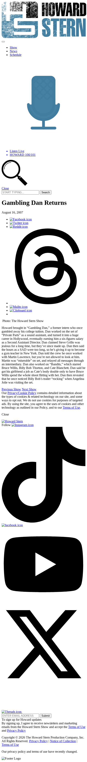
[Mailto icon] (19, 306)
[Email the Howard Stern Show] (35, 711)
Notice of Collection (63, 741)
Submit (45, 715)
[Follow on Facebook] (12, 525)
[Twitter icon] (19, 223)
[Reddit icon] (19, 226)
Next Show (29, 389)
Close (5, 188)
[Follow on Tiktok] (43, 521)
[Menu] (3, 41)
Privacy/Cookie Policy (21, 393)
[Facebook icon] (21, 219)
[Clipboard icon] (21, 310)
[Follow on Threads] (12, 711)
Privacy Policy (16, 730)
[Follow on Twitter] (43, 685)
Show (13, 47)
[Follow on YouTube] (43, 600)
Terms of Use (71, 407)
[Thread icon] (47, 303)
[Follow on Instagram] (23, 425)
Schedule (15, 54)
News (13, 51)
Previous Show (11, 389)
